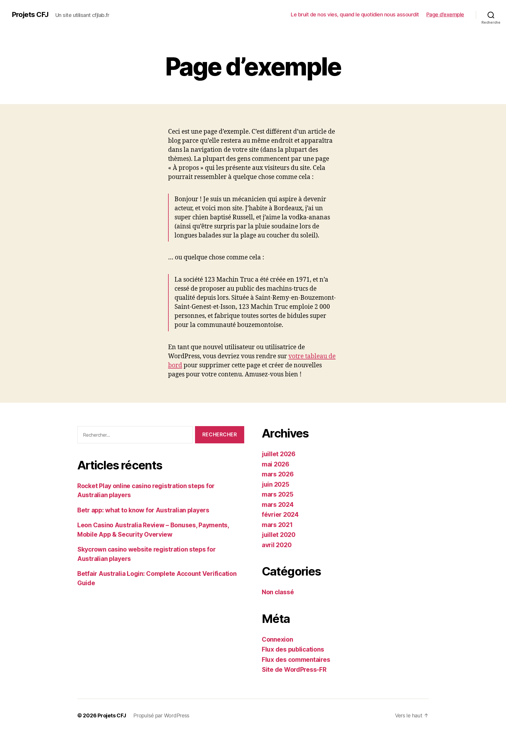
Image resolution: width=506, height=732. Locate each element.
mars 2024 (278, 504)
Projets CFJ (30, 14)
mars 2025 (277, 494)
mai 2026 (275, 464)
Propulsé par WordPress (161, 715)
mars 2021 (277, 524)
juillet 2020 (278, 534)
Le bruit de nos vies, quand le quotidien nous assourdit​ (355, 14)
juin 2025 (275, 484)
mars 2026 (278, 474)
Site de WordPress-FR (294, 669)
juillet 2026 (278, 454)
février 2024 (280, 514)
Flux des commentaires (296, 659)
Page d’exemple (445, 14)
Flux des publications (293, 649)
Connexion (277, 639)
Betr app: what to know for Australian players (143, 510)
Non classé (278, 592)
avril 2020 (276, 545)
